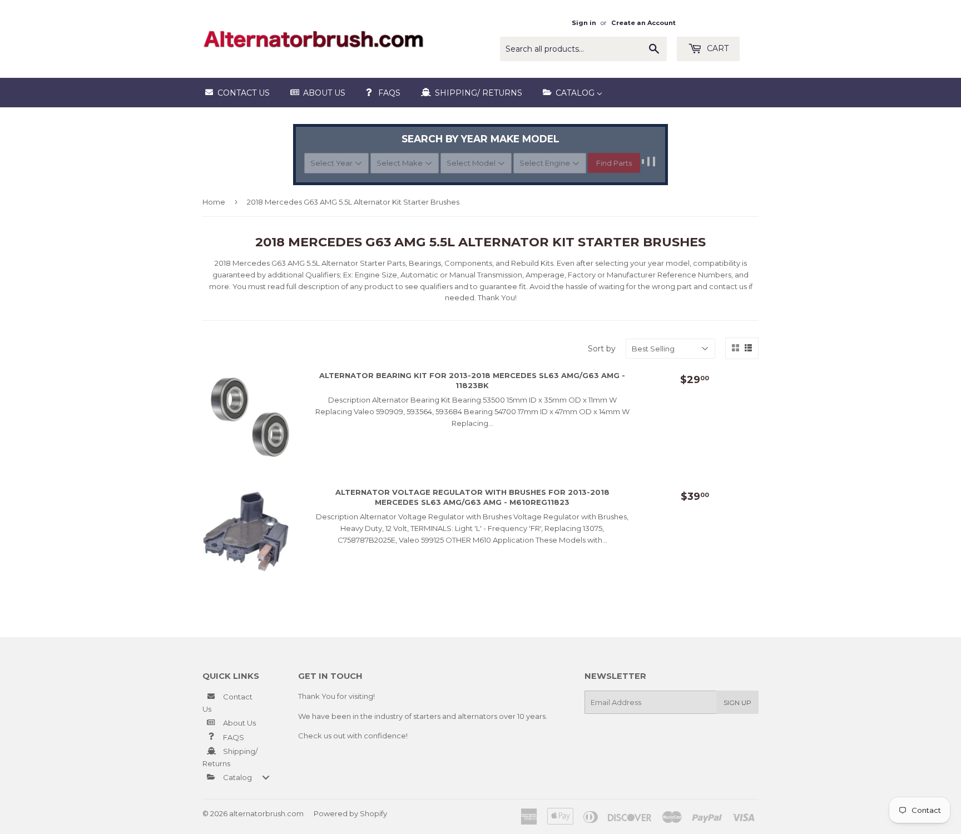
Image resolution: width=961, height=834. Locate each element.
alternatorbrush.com (266, 813)
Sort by (602, 349)
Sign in (584, 23)
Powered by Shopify (350, 813)
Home (213, 201)
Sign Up (737, 702)
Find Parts (614, 162)
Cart (717, 48)
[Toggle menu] (266, 777)
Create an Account (643, 23)
